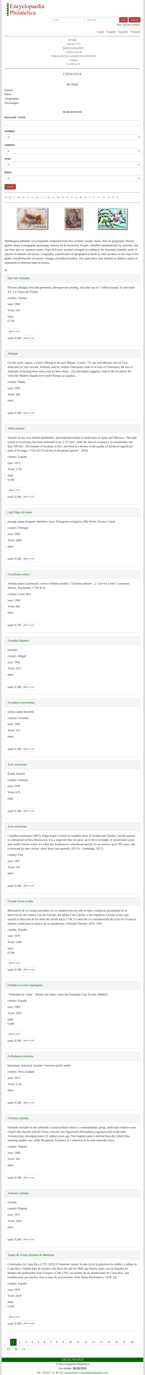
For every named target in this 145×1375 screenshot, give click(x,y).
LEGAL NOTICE (73, 1359)
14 (101, 1342)
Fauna (9, 90)
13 (93, 1342)
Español (123, 31)
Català (100, 31)
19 (8, 1349)
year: (8, 158)
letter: (8, 172)
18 (131, 1342)
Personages (12, 102)
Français (135, 31)
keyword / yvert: (15, 117)
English (111, 31)
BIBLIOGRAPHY (73, 48)
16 (116, 1342)
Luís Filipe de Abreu (20, 512)
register (134, 20)
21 (23, 1349)
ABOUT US (73, 44)
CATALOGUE (73, 52)
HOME (72, 40)
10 (70, 1342)
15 (108, 1342)
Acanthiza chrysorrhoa (21, 702)
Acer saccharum (17, 764)
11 (77, 1342)
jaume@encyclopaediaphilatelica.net (86, 1372)
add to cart (14, 331)
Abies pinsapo (16, 428)
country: (10, 144)
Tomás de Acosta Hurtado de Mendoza (31, 1255)
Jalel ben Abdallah (18, 278)
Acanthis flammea (18, 640)
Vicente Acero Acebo (20, 901)
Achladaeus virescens (20, 1056)
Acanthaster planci (19, 574)
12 (85, 1342)
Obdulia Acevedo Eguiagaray (25, 985)
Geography (12, 98)
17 (124, 1342)
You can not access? (128, 24)
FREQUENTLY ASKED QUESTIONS (73, 56)
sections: (10, 131)
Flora (8, 94)
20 (16, 1349)
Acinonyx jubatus (18, 1118)
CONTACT (73, 64)
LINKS (73, 60)
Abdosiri (13, 353)
